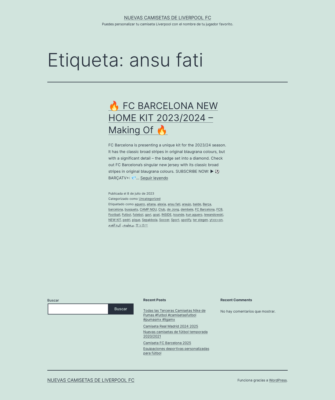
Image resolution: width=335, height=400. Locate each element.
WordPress (278, 380)
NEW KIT (114, 220)
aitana (151, 204)
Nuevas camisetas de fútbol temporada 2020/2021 (175, 334)
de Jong (173, 209)
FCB (219, 209)
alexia (161, 204)
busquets (131, 209)
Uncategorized (150, 199)
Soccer (164, 220)
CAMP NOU (148, 209)
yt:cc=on (216, 220)
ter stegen (200, 220)
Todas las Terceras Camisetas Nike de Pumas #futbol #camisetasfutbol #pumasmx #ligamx (174, 315)
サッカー (142, 225)
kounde (178, 214)
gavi (148, 214)
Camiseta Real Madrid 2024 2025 (170, 326)
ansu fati (174, 204)
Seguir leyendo (154, 178)
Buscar (53, 300)
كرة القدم (114, 225)
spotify (186, 220)
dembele (187, 209)
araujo (186, 204)
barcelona (115, 209)
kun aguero (194, 214)
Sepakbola (149, 220)
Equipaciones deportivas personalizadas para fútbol (176, 351)
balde (197, 204)
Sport (175, 220)
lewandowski (213, 214)
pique (136, 220)
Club (161, 209)
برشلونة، (128, 225)
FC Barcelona (205, 209)
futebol (138, 214)
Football (114, 214)
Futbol (126, 214)
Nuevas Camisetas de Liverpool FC (167, 18)
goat (156, 214)
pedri (126, 220)
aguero (140, 204)
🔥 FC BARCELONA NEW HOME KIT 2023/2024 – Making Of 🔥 (163, 118)
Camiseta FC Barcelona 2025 (167, 343)
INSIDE (166, 214)
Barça (207, 204)
